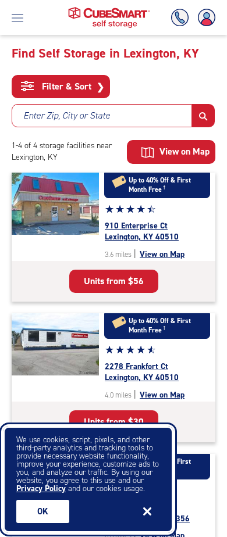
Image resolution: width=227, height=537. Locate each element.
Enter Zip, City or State (66, 115)
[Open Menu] (17, 17)
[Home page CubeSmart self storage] (109, 10)
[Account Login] (204, 17)
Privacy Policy (41, 488)
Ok (42, 511)
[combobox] (102, 115)
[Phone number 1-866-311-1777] (182, 17)
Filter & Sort (72, 86)
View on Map (162, 254)
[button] (203, 115)
